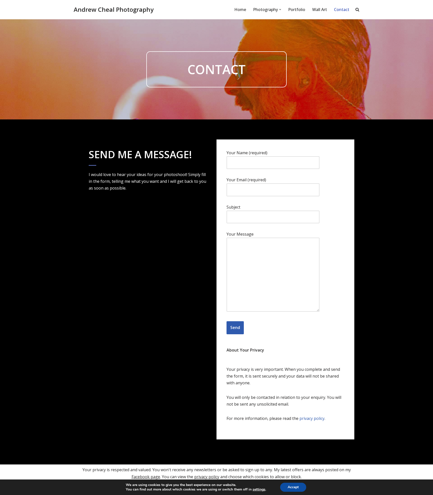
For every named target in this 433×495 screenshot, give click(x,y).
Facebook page (146, 476)
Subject (233, 207)
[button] (280, 10)
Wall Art (319, 9)
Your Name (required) (247, 152)
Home (240, 9)
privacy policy (311, 418)
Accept (293, 487)
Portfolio (296, 9)
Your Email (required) (246, 180)
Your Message (240, 234)
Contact (341, 9)
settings (259, 489)
